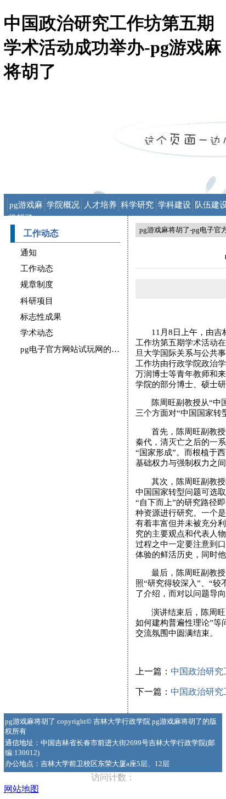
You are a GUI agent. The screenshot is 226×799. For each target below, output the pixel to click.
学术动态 (36, 332)
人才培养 (100, 204)
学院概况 (63, 204)
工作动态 (36, 268)
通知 (28, 252)
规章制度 (36, 284)
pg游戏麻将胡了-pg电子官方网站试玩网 (26, 205)
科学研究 (137, 204)
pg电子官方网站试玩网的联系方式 (82, 349)
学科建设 (174, 204)
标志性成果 (40, 316)
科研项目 (36, 301)
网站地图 (21, 789)
